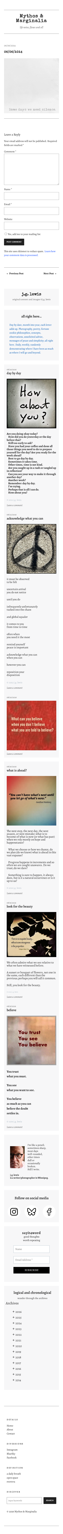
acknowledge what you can (25, 518)
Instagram (12, 1449)
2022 (18, 1335)
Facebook (12, 1457)
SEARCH (50, 1500)
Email (8, 204)
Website (8, 219)
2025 (18, 1317)
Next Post (49, 273)
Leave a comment (15, 505)
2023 (18, 1329)
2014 (18, 1380)
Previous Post (16, 273)
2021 (18, 1340)
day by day (14, 373)
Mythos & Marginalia (31, 18)
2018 (18, 1357)
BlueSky (11, 1453)
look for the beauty (20, 906)
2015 (18, 1374)
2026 (18, 1312)
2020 (18, 1346)
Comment (10, 151)
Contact (11, 1433)
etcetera (11, 1481)
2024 (18, 1323)
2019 (18, 1352)
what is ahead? (17, 770)
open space (12, 1477)
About (10, 1429)
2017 (18, 1363)
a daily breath (14, 1473)
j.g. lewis (31, 294)
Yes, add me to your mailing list (23, 234)
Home (10, 1425)
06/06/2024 (13, 51)
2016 (18, 1369)
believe (11, 1010)
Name (8, 189)
